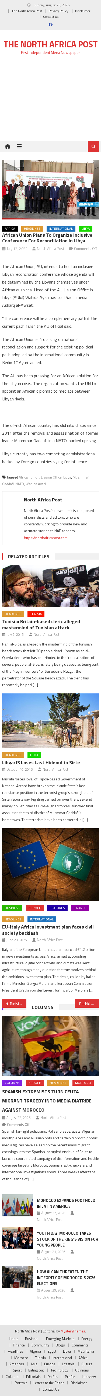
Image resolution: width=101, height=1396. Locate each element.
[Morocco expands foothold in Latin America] (17, 1205)
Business (12, 907)
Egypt (52, 1351)
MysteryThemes (73, 1331)
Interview (89, 1376)
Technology (59, 1370)
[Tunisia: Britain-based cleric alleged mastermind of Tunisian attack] (50, 586)
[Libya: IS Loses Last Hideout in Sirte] (50, 720)
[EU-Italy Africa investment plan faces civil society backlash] (50, 864)
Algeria (35, 1351)
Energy (86, 1338)
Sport (17, 1370)
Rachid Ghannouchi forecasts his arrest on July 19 (89, 1003)
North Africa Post (50, 248)
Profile (70, 1376)
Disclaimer (82, 10)
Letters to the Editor (48, 1382)
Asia (34, 1364)
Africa (10, 228)
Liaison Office (51, 477)
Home (13, 1338)
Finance (80, 907)
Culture (86, 1364)
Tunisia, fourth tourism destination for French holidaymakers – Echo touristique (18, 1003)
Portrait (21, 1382)
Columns (42, 1007)
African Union (29, 477)
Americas (16, 1364)
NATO (19, 484)
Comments (80, 1345)
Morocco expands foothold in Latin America (66, 1203)
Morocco (83, 1082)
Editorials (33, 1376)
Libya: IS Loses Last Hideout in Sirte (41, 762)
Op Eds (52, 1376)
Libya (86, 228)
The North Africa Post (27, 10)
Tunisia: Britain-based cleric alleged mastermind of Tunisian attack (41, 624)
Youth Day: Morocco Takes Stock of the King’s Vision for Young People (67, 1239)
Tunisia (36, 613)
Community (40, 1345)
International (61, 228)
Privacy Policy (58, 10)
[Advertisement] (50, 101)
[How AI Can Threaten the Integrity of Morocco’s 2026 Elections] (17, 1277)
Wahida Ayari (36, 484)
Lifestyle (68, 1364)
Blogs (60, 1345)
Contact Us (50, 16)
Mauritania (86, 1351)
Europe (35, 907)
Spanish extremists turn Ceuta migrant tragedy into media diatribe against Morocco (47, 1101)
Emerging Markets (60, 1338)
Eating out (36, 1370)
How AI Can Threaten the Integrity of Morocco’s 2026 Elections (66, 1278)
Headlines (32, 228)
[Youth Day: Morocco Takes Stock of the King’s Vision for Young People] (17, 1238)
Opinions (82, 1370)
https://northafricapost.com (46, 537)
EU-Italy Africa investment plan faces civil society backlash (48, 930)
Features (57, 907)
